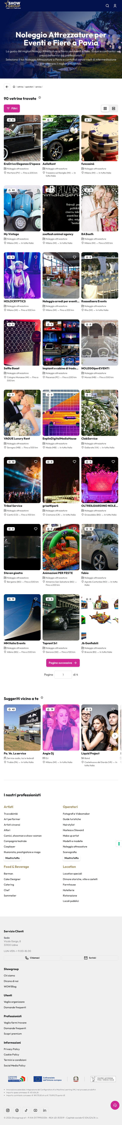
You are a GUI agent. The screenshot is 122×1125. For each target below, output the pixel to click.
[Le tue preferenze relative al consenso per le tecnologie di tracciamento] (119, 844)
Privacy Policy (12, 1049)
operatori (29, 87)
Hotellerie (68, 890)
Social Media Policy (14, 1065)
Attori (7, 830)
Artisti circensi (12, 824)
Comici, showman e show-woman (23, 835)
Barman (8, 873)
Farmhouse (69, 884)
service (38, 87)
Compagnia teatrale (15, 841)
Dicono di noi (11, 981)
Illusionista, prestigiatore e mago (22, 852)
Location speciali (72, 873)
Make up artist (71, 835)
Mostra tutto (12, 858)
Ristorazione (70, 895)
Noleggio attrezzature (75, 846)
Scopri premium (13, 1033)
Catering (9, 884)
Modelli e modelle (73, 841)
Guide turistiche (72, 819)
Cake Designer (12, 879)
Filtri (14, 108)
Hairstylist (69, 824)
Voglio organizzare (14, 1001)
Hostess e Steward (73, 830)
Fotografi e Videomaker (76, 813)
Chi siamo (9, 975)
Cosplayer (9, 846)
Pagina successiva (60, 663)
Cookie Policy (11, 1054)
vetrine (20, 87)
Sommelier (10, 895)
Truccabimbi (11, 813)
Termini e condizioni (15, 1059)
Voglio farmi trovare (15, 1022)
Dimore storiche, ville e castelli (80, 879)
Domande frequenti (15, 1007)
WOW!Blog (10, 986)
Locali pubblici (71, 901)
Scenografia (70, 852)
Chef (6, 890)
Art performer (12, 819)
